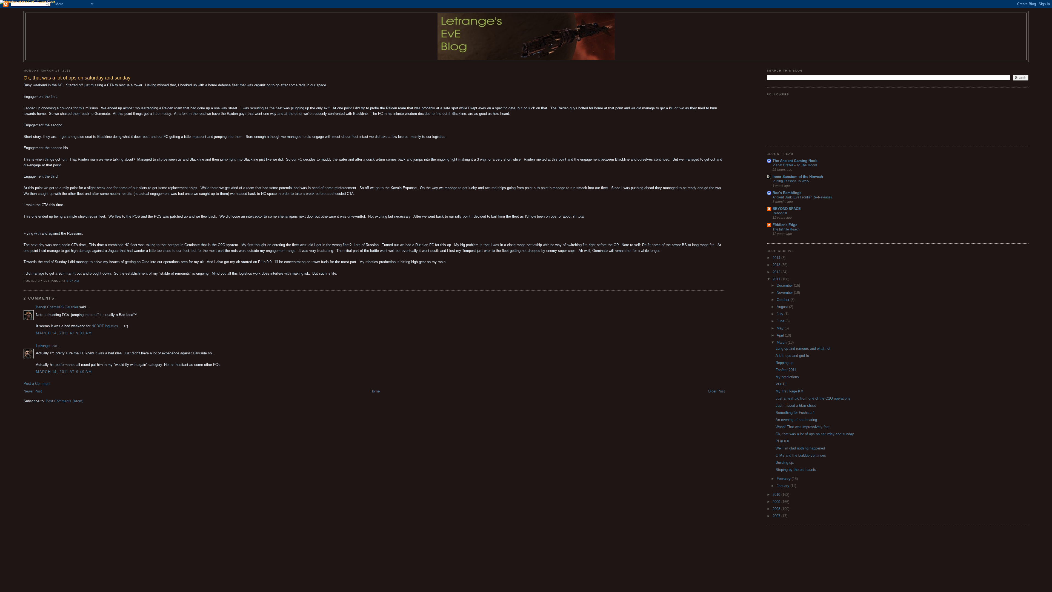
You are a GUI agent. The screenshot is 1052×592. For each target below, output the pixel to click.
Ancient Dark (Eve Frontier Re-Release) (802, 197)
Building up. (785, 462)
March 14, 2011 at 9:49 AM (64, 372)
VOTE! (781, 384)
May (781, 328)
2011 (777, 279)
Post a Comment (37, 384)
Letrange (43, 346)
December (785, 285)
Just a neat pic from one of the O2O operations (813, 398)
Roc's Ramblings (787, 193)
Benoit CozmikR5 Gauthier (57, 307)
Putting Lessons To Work (791, 181)
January (783, 486)
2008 (777, 509)
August (783, 307)
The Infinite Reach (786, 229)
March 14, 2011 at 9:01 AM (64, 333)
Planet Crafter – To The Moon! (795, 165)
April (781, 335)
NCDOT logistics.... (107, 326)
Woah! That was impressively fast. (803, 427)
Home (375, 391)
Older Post (716, 391)
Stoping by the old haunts (796, 470)
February (784, 479)
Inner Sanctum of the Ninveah (798, 177)
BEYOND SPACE (787, 209)
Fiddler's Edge (785, 225)
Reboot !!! (780, 213)
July (780, 314)
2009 (777, 502)
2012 (777, 272)
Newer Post (33, 391)
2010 (777, 495)
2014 (777, 258)
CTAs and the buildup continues (801, 455)
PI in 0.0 (782, 441)
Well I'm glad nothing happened (800, 448)
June (781, 321)
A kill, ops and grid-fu (792, 356)
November (785, 293)
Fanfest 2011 (786, 370)
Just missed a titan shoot (796, 405)
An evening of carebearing (796, 420)
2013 (777, 265)
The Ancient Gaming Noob (795, 161)
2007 (777, 516)
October (783, 300)
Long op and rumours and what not (803, 348)
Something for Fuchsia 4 (795, 413)
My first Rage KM (790, 391)
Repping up (784, 363)
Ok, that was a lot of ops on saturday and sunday (815, 434)
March (782, 342)
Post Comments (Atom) (64, 401)
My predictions (787, 377)
